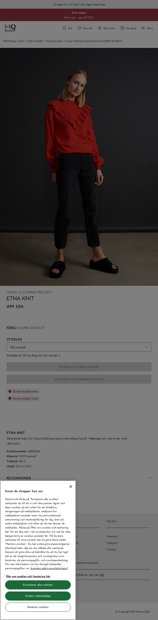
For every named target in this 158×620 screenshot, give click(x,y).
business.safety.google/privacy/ (49, 568)
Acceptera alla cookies (38, 584)
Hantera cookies (38, 607)
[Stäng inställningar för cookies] (70, 486)
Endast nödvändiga (37, 595)
